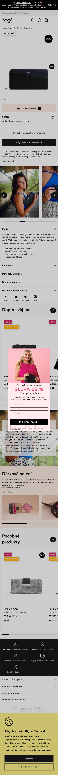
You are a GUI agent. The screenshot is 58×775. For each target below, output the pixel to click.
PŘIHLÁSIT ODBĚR (29, 422)
